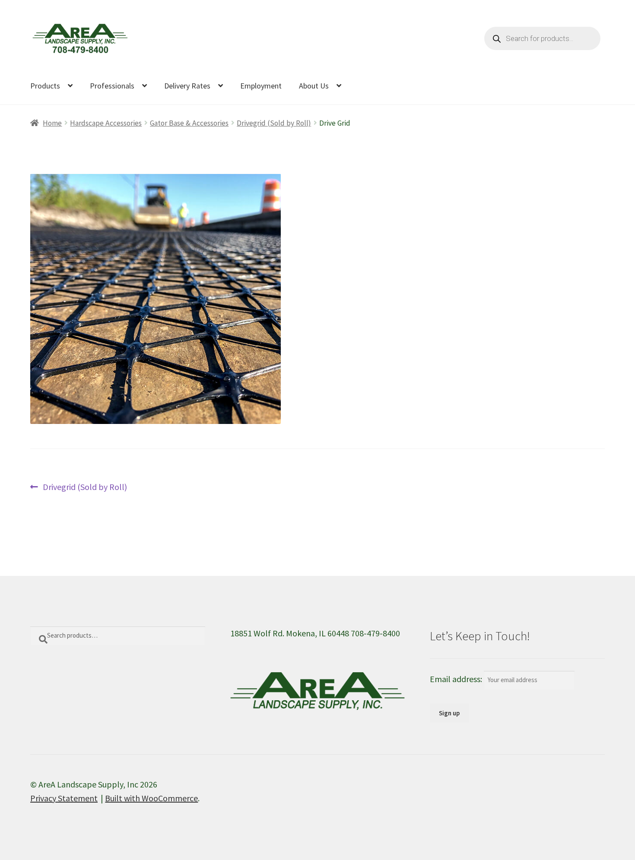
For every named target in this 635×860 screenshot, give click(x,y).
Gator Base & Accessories (189, 123)
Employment (261, 86)
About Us (314, 86)
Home (52, 123)
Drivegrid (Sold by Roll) (274, 123)
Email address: (457, 678)
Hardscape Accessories (106, 123)
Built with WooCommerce (151, 798)
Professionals (112, 86)
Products (45, 86)
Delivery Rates (187, 86)
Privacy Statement (64, 798)
